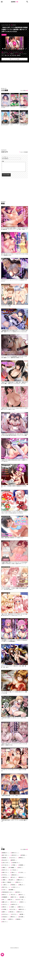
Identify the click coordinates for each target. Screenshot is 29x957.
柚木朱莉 (19, 892)
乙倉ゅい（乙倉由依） (8, 882)
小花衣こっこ (16, 887)
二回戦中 (13, 907)
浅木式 (20, 867)
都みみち (22, 894)
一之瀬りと (5, 884)
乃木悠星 (5, 909)
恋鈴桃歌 (22, 865)
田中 (4, 899)
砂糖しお (22, 884)
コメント (14, 161)
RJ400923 (4, 34)
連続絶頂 (18, 55)
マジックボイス (16, 52)
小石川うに (5, 904)
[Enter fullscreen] (26, 49)
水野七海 (12, 911)
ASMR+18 (16, 947)
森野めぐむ (21, 907)
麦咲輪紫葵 (5, 897)
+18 (14, 2)
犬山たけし (3, 53)
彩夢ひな (11, 919)
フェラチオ (24, 53)
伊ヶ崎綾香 (12, 867)
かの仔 (4, 889)
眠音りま (11, 899)
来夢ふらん (19, 882)
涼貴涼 (4, 867)
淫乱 (8, 55)
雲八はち (14, 877)
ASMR (20, 53)
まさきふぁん (6, 914)
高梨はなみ (15, 875)
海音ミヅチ (5, 872)
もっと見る (23, 90)
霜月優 (22, 914)
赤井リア (5, 921)
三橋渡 (4, 879)
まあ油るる (5, 916)
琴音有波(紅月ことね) (8, 892)
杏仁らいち (14, 902)
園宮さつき (14, 897)
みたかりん (15, 914)
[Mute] (15, 49)
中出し (2, 55)
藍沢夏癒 (12, 889)
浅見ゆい (23, 902)
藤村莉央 (14, 860)
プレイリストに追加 (15, 59)
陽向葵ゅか (6, 852)
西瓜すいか (5, 870)
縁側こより (5, 902)
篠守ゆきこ (22, 877)
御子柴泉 (24, 855)
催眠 (6, 55)
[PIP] (24, 49)
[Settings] (21, 49)
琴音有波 (14, 884)
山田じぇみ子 (6, 862)
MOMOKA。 (6, 52)
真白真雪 (23, 897)
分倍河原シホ (16, 862)
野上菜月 (12, 879)
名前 (14, 157)
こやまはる (14, 870)
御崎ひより (20, 879)
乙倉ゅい (14, 872)
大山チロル (13, 857)
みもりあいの (6, 865)
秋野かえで (15, 852)
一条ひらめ (13, 894)
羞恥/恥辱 (14, 55)
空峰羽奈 (19, 919)
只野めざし (12, 53)
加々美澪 (22, 916)
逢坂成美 (5, 857)
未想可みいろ (15, 904)
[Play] (3, 49)
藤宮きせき (22, 909)
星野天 (4, 911)
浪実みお (5, 907)
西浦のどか (20, 911)
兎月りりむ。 (6, 887)
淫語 (10, 55)
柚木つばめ (6, 855)
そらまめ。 (22, 872)
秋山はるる (5, 860)
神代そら (5, 894)
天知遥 (14, 865)
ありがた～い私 (20, 899)
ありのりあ (13, 909)
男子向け (14, 25)
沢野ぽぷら (5, 877)
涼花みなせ (15, 855)
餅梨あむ (22, 857)
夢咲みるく (14, 916)
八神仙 (4, 919)
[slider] (7, 48)
